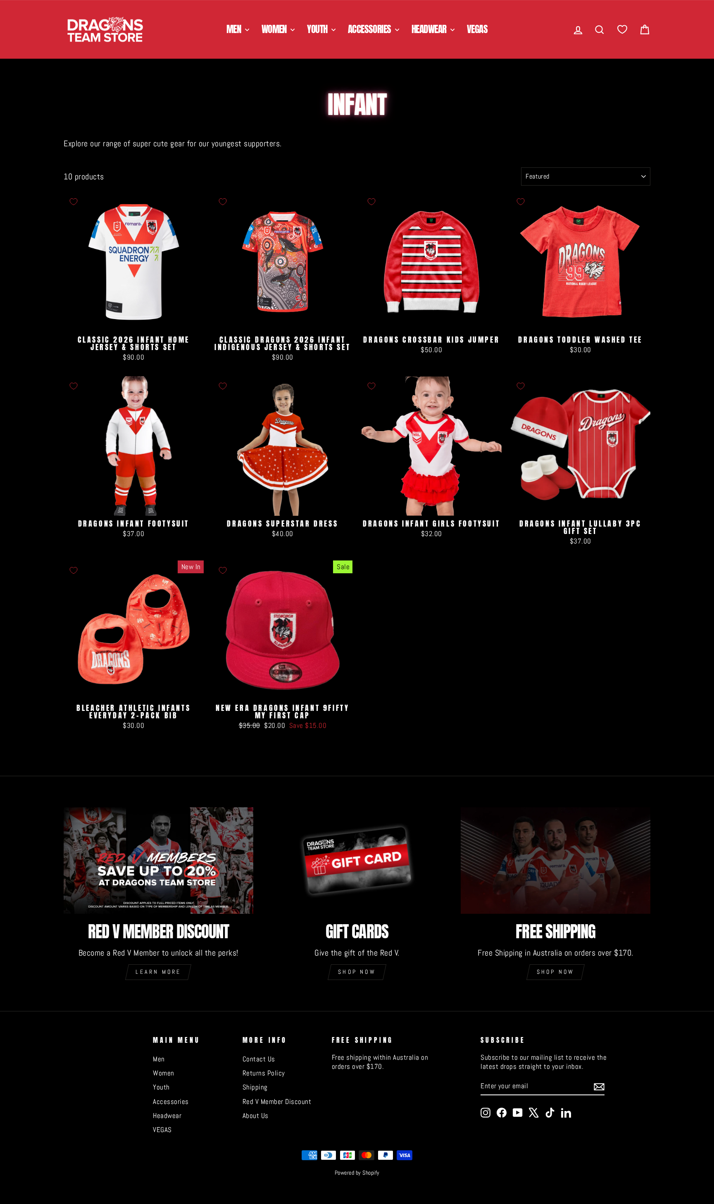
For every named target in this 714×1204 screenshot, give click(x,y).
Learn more (158, 971)
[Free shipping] (555, 860)
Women (275, 29)
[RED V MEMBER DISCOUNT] (158, 860)
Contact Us (259, 1058)
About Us (256, 1115)
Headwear (430, 29)
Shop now (357, 971)
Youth (318, 29)
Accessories (370, 29)
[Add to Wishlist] (73, 202)
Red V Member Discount (277, 1101)
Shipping (255, 1087)
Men (234, 29)
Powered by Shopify (357, 1172)
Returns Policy (264, 1073)
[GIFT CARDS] (357, 860)
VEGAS (477, 29)
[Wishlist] (622, 29)
